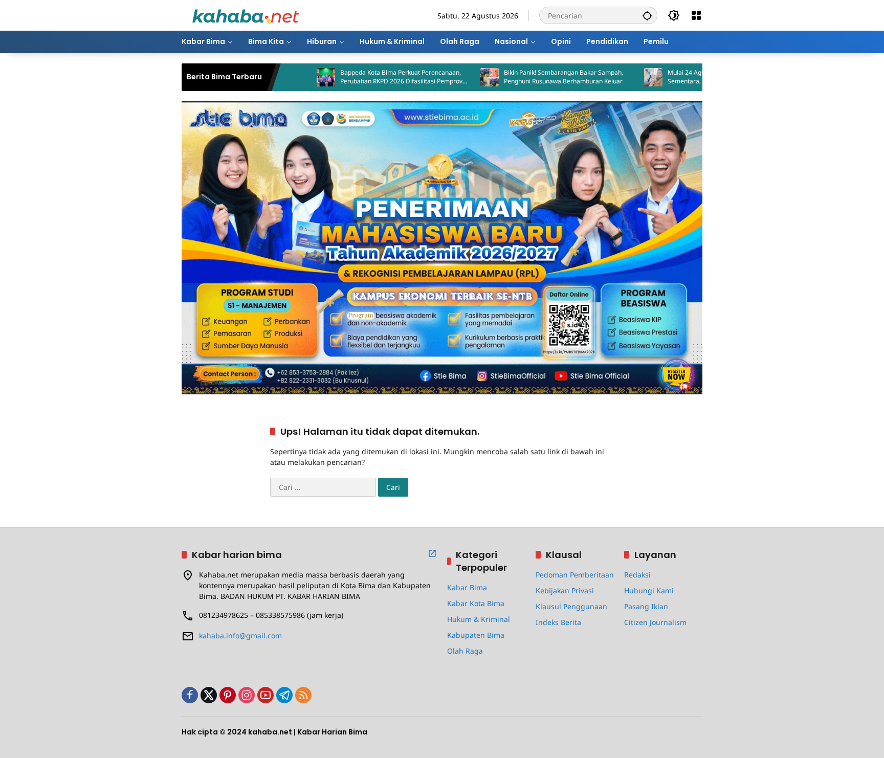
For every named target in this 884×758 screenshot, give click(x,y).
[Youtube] (265, 695)
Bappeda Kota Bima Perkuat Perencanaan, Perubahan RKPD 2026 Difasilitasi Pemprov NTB (365, 77)
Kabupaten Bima (475, 635)
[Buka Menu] (696, 15)
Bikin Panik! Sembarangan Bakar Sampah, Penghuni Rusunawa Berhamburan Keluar (527, 77)
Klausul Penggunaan (571, 606)
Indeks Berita (558, 622)
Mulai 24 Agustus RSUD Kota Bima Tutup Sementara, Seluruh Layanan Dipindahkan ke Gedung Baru (696, 77)
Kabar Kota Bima (475, 603)
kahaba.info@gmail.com (240, 635)
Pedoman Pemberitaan (575, 574)
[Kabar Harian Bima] (246, 14)
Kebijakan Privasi (565, 590)
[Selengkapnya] (432, 553)
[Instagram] (246, 695)
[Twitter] (209, 695)
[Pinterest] (227, 695)
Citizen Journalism (655, 622)
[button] (647, 15)
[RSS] (303, 695)
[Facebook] (190, 695)
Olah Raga (465, 651)
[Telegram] (284, 695)
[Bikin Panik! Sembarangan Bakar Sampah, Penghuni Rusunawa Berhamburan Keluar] (454, 77)
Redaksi (637, 574)
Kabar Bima (467, 587)
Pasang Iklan (646, 606)
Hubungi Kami (649, 590)
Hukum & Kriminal (478, 619)
